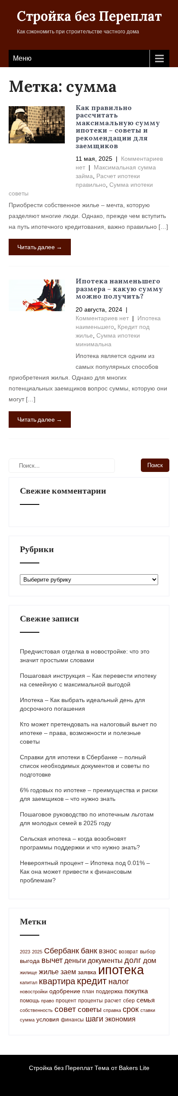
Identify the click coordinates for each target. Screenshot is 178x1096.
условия (47, 1019)
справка (112, 1010)
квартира (57, 981)
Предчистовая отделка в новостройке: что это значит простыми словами (84, 655)
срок (131, 1009)
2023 (25, 951)
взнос (108, 951)
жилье (49, 972)
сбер (129, 1001)
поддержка (109, 992)
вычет (52, 960)
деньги (75, 960)
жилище (28, 972)
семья (146, 1000)
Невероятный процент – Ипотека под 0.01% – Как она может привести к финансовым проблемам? (85, 871)
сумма (27, 1019)
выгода (30, 961)
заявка (87, 972)
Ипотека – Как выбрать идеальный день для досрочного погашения (82, 704)
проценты (90, 1001)
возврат (128, 952)
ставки (147, 1010)
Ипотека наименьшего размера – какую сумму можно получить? (119, 288)
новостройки (34, 991)
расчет (113, 1001)
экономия (120, 1019)
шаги (94, 1019)
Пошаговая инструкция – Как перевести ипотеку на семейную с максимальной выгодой (88, 680)
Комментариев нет (102, 318)
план (88, 992)
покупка (136, 991)
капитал (28, 982)
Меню (22, 58)
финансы (72, 1020)
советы (90, 1009)
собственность (36, 1010)
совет (65, 1009)
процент (66, 1001)
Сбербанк (61, 950)
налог (118, 981)
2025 (37, 951)
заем (68, 972)
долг (132, 960)
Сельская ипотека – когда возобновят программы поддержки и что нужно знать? (80, 843)
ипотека (121, 970)
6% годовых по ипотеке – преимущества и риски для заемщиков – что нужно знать (89, 794)
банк (89, 950)
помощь (29, 1001)
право (47, 1000)
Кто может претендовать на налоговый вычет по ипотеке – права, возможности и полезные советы (88, 733)
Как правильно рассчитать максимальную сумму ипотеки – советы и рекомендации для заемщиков (118, 126)
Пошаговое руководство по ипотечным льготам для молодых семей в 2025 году (87, 818)
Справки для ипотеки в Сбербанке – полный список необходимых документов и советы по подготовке (84, 766)
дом (149, 960)
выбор (148, 952)
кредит (92, 981)
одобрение (64, 991)
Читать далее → (39, 246)
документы (105, 960)
